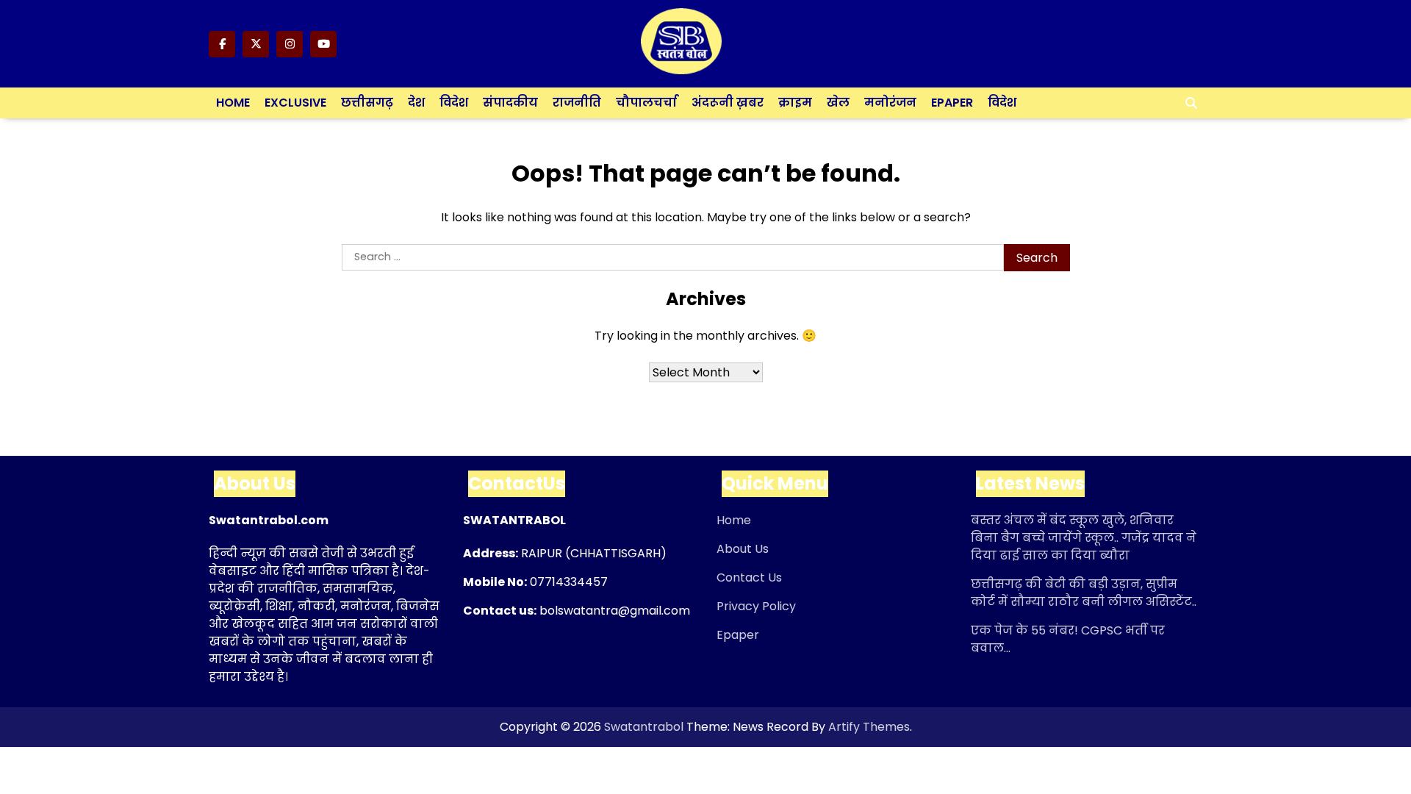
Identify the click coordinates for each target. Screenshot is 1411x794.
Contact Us (749, 577)
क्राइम (795, 102)
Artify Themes (869, 726)
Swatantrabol (643, 726)
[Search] (1191, 103)
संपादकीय (510, 102)
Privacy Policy (756, 606)
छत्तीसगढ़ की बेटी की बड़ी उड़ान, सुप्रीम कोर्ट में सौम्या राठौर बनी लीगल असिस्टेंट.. (1083, 593)
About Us (743, 548)
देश (416, 102)
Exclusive (295, 102)
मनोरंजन (890, 102)
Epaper (952, 102)
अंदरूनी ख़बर (728, 102)
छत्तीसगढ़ (367, 102)
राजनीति (577, 102)
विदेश (453, 102)
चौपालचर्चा (646, 102)
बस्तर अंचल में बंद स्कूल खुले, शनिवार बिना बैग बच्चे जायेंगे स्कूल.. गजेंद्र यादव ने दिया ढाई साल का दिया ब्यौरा (1083, 538)
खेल (838, 102)
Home (233, 102)
